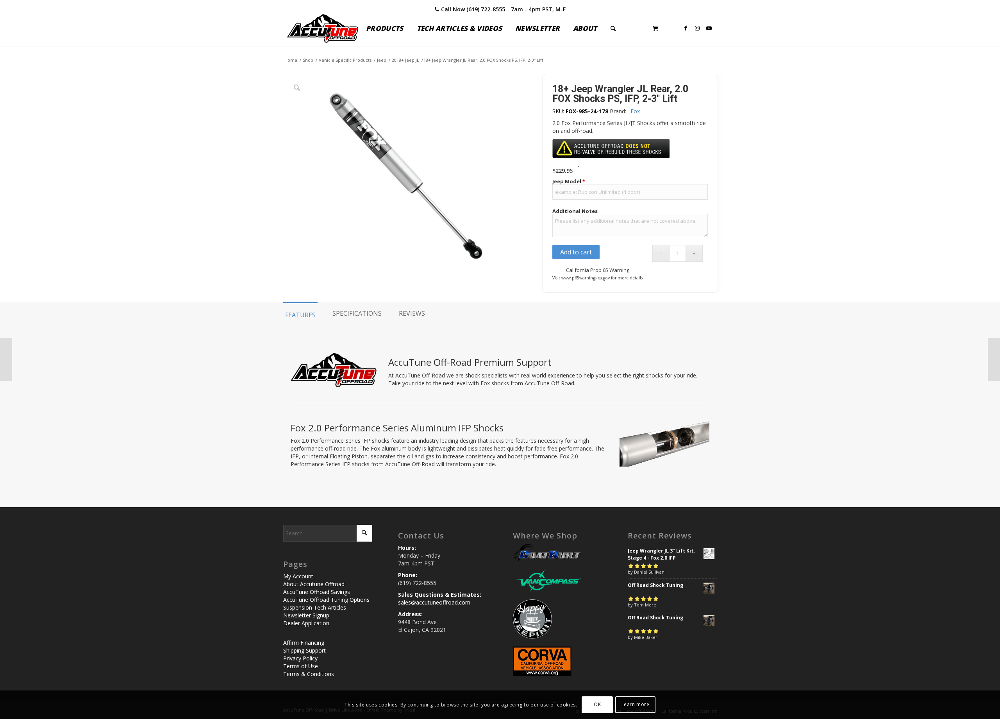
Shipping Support (304, 650)
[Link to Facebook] (685, 28)
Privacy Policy (300, 658)
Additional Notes (575, 211)
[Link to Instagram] (697, 28)
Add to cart (576, 252)
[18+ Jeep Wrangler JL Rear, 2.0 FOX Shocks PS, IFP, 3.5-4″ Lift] (994, 359)
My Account (298, 576)
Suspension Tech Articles (314, 607)
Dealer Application (306, 623)
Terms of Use (300, 666)
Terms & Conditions (308, 674)
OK (597, 704)
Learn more (635, 704)
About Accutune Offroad (314, 584)
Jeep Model (568, 181)
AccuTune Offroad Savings (316, 592)
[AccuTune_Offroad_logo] (322, 28)
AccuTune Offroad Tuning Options (326, 599)
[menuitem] (384, 28)
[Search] (613, 28)
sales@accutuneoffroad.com (434, 602)
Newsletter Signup (306, 615)
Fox (635, 111)
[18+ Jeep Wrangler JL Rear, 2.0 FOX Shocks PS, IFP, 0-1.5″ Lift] (6, 359)
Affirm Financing (303, 642)
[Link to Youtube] (709, 28)
